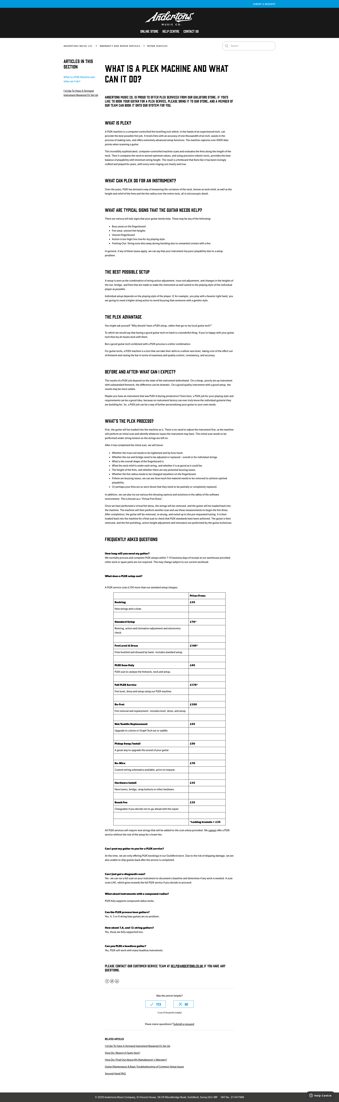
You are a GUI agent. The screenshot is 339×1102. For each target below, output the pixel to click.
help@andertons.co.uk (187, 966)
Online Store (149, 31)
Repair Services (157, 46)
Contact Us (191, 31)
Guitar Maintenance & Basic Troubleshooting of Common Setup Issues (144, 1066)
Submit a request (264, 4)
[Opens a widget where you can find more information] (320, 1095)
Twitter (112, 981)
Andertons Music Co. (78, 46)
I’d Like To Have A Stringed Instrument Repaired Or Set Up (81, 93)
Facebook (107, 981)
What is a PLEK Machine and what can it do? (79, 79)
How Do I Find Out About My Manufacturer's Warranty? (136, 1059)
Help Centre (170, 31)
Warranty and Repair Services (120, 46)
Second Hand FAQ (115, 1073)
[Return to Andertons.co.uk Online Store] (169, 24)
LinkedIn (117, 981)
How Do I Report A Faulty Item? (122, 1053)
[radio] (155, 1004)
